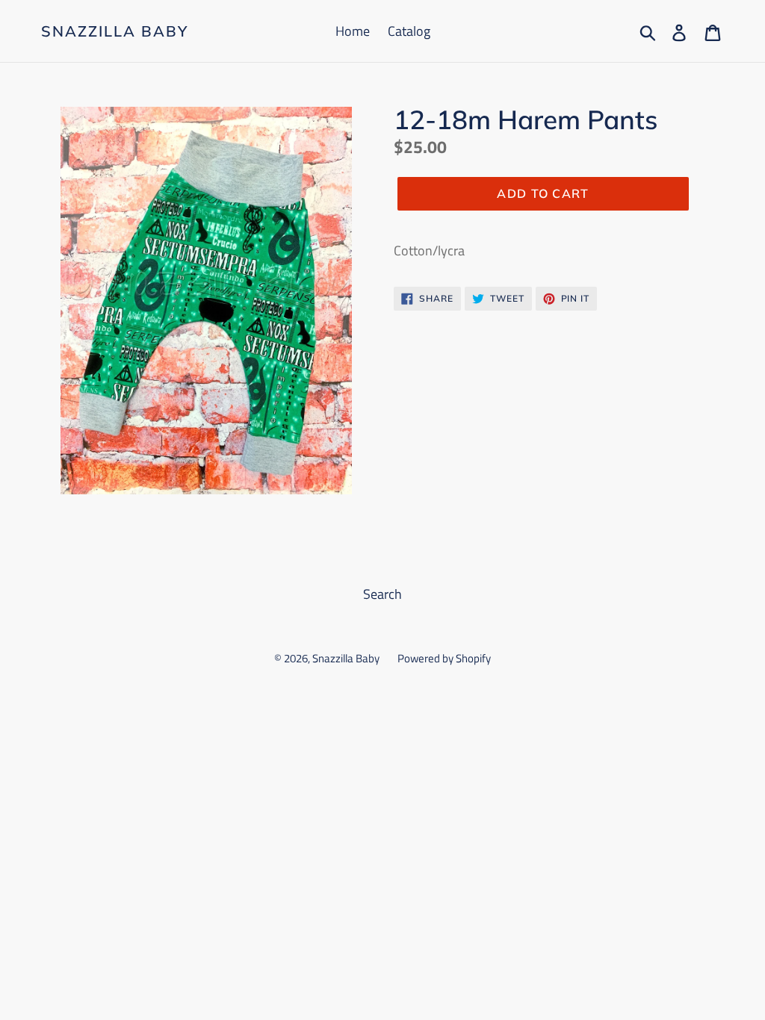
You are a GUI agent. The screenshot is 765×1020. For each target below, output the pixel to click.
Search (382, 594)
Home (352, 31)
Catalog (409, 31)
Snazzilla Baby (114, 31)
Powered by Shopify (444, 658)
